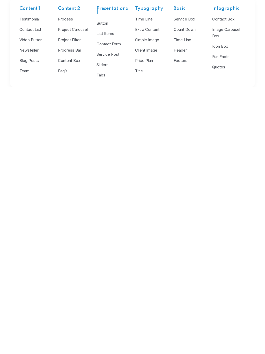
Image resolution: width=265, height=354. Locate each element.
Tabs (101, 75)
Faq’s (63, 70)
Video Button (30, 39)
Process (65, 19)
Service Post (108, 54)
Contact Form (109, 43)
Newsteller (29, 50)
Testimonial (29, 19)
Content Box (69, 60)
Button (102, 23)
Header (180, 50)
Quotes (218, 67)
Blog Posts (29, 60)
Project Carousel (73, 29)
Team (24, 70)
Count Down (185, 29)
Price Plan (144, 60)
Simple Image (147, 39)
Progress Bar (69, 50)
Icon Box (220, 46)
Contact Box (223, 19)
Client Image (146, 50)
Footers (180, 60)
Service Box (184, 19)
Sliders (102, 64)
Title (139, 70)
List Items (105, 33)
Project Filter (69, 39)
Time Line (144, 19)
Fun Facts (221, 56)
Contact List (30, 29)
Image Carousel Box (226, 32)
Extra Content (147, 29)
